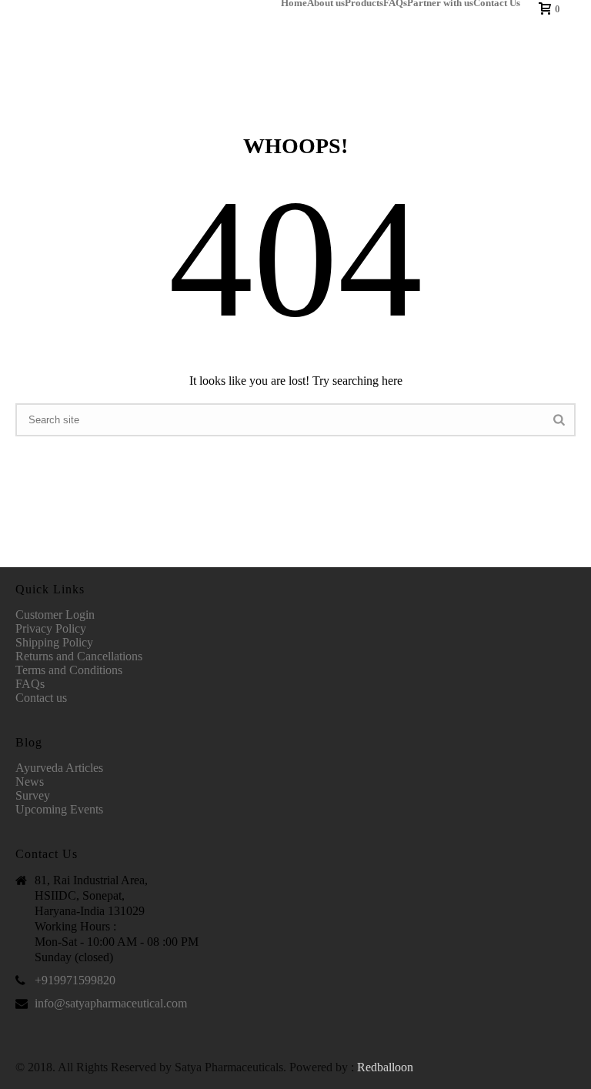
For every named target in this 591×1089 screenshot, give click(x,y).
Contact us (41, 697)
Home (294, 3)
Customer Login (55, 614)
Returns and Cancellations (78, 656)
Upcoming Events (59, 809)
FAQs (395, 3)
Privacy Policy (50, 628)
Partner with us (440, 3)
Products (364, 3)
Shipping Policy (54, 642)
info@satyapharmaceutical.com (111, 1003)
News (29, 781)
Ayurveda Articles (59, 767)
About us (326, 3)
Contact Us (496, 3)
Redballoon (385, 1067)
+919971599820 (75, 980)
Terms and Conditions (68, 669)
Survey (32, 795)
